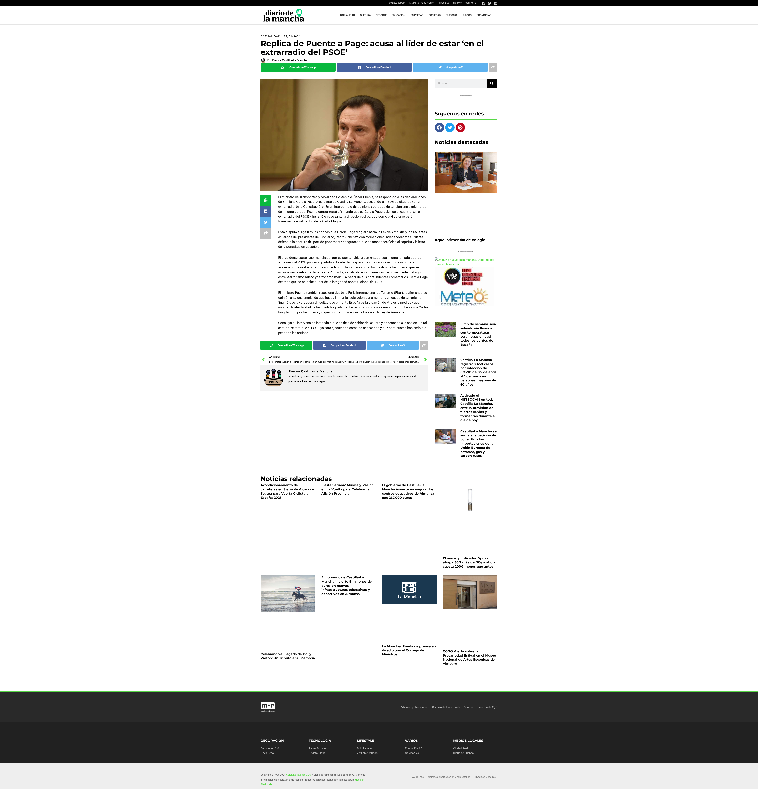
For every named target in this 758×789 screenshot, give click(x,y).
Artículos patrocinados (414, 766)
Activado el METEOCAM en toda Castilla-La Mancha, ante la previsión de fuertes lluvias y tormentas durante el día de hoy (478, 467)
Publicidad (443, 3)
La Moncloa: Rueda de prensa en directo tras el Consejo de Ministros (409, 710)
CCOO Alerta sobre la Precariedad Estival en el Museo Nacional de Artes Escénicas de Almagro (469, 717)
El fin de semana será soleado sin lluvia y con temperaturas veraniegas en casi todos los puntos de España (478, 393)
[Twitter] (490, 3)
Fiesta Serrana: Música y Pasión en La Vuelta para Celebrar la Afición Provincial (347, 549)
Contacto (470, 3)
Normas (457, 3)
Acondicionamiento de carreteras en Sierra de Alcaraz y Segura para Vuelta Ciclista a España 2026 (287, 550)
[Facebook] (484, 3)
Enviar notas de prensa (421, 3)
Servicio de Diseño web (446, 766)
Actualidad (270, 95)
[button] (493, 15)
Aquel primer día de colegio (460, 299)
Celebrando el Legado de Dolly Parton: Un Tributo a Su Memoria (288, 715)
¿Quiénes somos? (396, 3)
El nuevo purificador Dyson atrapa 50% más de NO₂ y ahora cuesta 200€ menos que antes (469, 622)
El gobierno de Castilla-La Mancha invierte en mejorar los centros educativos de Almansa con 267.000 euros (408, 550)
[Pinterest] (495, 3)
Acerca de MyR (488, 766)
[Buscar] (492, 143)
